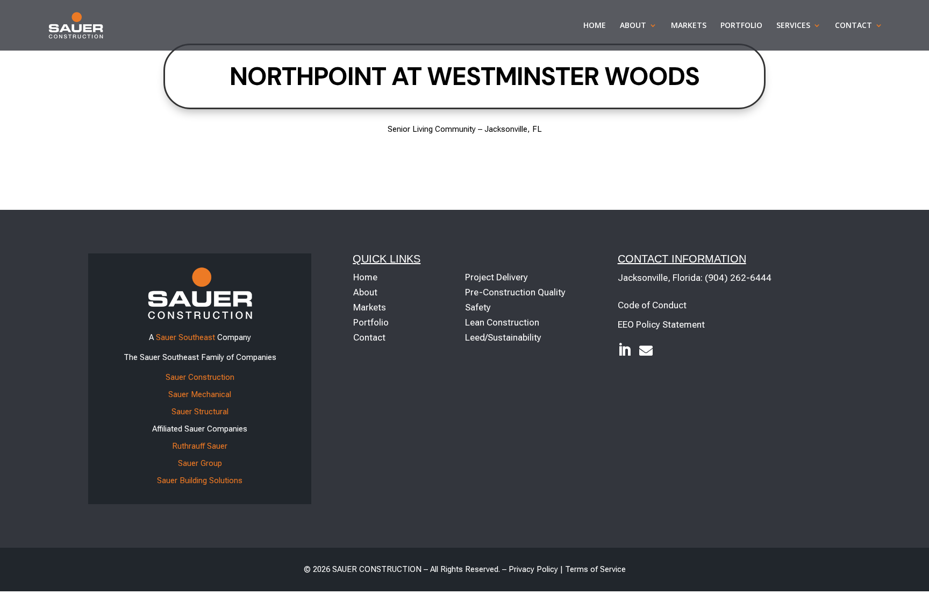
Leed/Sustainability (503, 337)
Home (594, 26)
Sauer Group (200, 463)
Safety (478, 307)
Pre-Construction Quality (515, 292)
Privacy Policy (533, 569)
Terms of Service (595, 569)
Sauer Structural (199, 411)
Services (793, 26)
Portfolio (741, 26)
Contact (853, 26)
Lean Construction (502, 322)
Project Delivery (496, 277)
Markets (688, 26)
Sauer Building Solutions (199, 480)
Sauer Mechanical (199, 394)
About (633, 26)
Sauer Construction (200, 377)
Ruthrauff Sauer (199, 446)
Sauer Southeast (185, 337)
